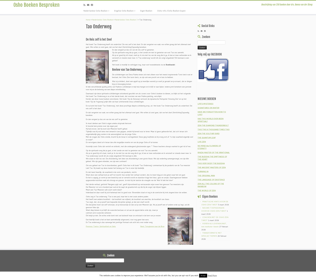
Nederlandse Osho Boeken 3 (126, 19)
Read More (212, 275)
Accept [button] (203, 275)
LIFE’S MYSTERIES (205, 104)
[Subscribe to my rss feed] (85, 5)
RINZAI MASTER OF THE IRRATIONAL (214, 152)
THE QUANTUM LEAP (207, 137)
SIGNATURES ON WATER (208, 108)
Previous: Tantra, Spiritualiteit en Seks (101, 226)
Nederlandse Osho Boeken (95, 10)
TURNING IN (203, 171)
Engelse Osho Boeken (124, 10)
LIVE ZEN (202, 141)
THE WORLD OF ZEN (207, 190)
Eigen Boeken (146, 10)
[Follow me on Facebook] (93, 5)
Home (88, 19)
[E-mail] (89, 5)
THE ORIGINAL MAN (206, 175)
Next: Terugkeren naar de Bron (152, 226)
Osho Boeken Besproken (36, 5)
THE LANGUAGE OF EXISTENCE (211, 179)
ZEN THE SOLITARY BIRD (208, 133)
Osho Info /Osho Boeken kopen (171, 10)
